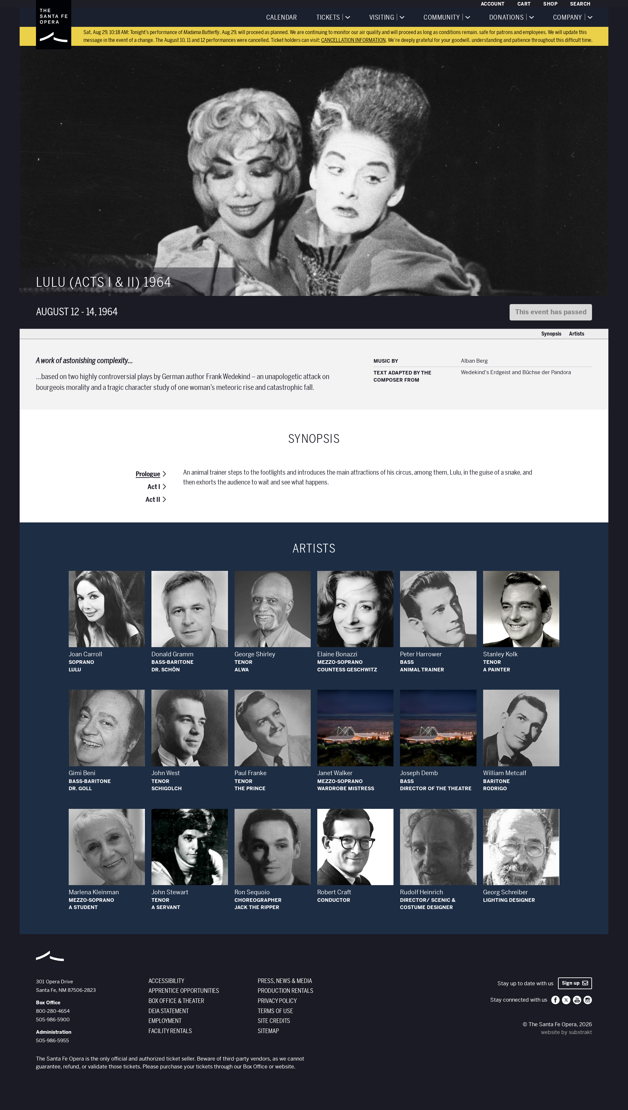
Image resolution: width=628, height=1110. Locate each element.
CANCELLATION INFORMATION (353, 40)
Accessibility (166, 981)
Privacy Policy (277, 1001)
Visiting (381, 17)
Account (493, 4)
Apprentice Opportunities (183, 991)
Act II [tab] (153, 499)
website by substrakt (566, 1032)
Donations (506, 17)
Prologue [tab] (148, 474)
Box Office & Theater (176, 1001)
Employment (165, 1021)
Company (567, 17)
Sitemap (268, 1031)
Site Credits (274, 1021)
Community (442, 17)
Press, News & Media (285, 981)
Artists (576, 333)
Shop (550, 4)
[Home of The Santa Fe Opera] (53, 24)
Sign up (572, 983)
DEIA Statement (168, 1011)
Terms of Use (275, 1011)
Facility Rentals (170, 1031)
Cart (524, 4)
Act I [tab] (154, 486)
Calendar (281, 17)
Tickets (328, 17)
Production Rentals (285, 991)
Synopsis (551, 333)
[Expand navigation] (347, 17)
